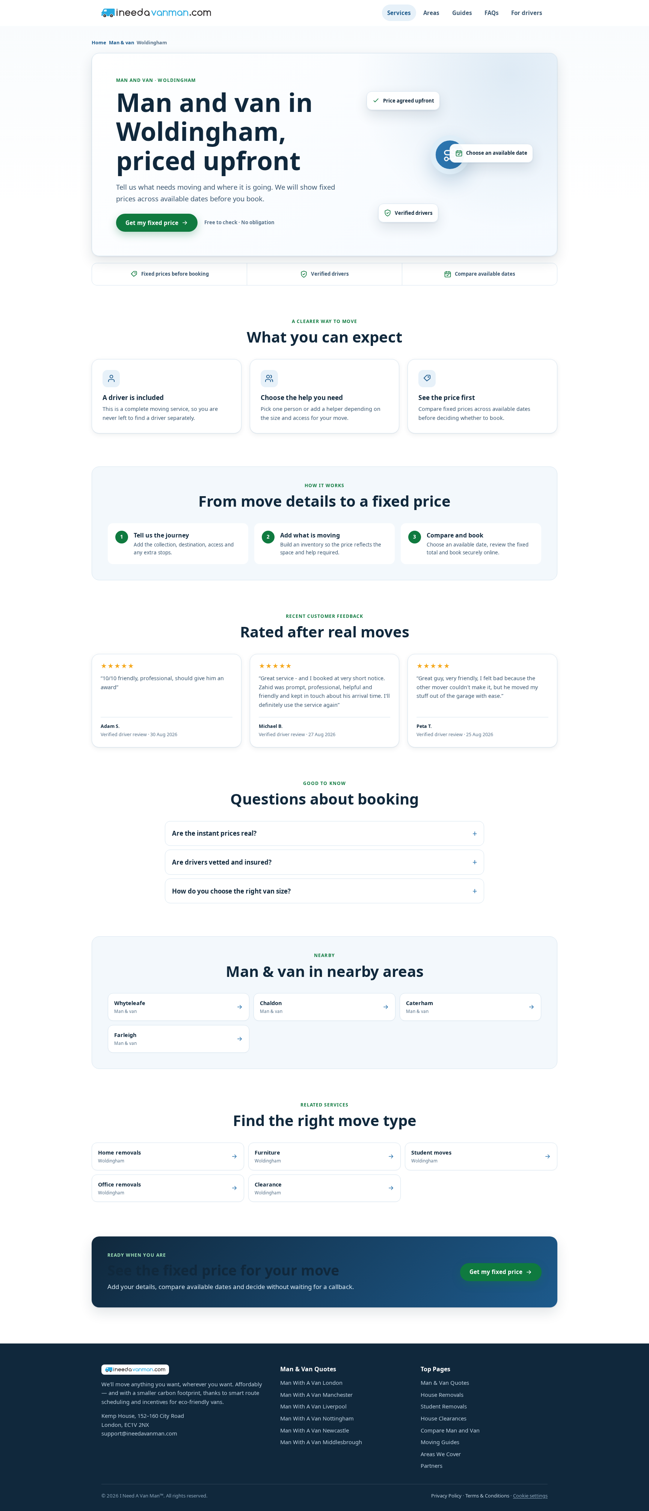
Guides (462, 13)
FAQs (491, 13)
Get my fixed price (151, 222)
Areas (431, 13)
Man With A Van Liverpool (313, 1406)
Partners (431, 1465)
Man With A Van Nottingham (317, 1418)
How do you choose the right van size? (324, 890)
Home (99, 42)
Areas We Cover (441, 1454)
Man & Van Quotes (445, 1382)
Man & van (121, 42)
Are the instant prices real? (324, 833)
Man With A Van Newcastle (314, 1430)
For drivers (526, 13)
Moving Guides (440, 1442)
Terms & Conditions (487, 1495)
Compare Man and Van (450, 1430)
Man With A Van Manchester (316, 1394)
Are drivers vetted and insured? (324, 861)
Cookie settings (530, 1495)
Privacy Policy (446, 1495)
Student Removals (444, 1406)
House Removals (442, 1394)
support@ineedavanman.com (139, 1433)
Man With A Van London (311, 1382)
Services (399, 13)
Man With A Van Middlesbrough (321, 1442)
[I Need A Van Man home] (156, 13)
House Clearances (443, 1418)
